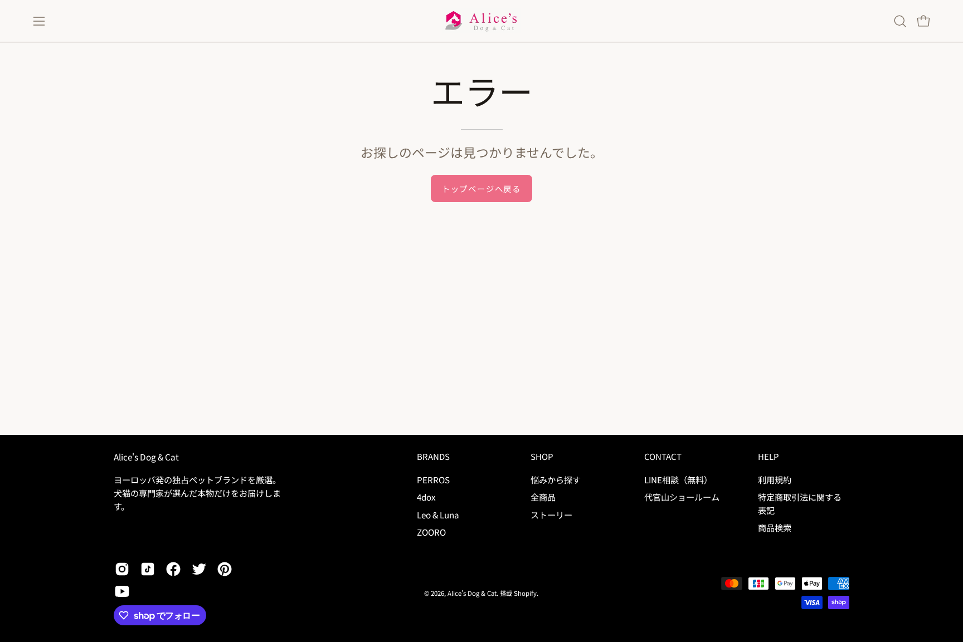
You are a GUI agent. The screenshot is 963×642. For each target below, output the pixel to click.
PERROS (433, 479)
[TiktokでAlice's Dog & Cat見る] (147, 569)
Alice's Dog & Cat (146, 457)
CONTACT (663, 457)
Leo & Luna (438, 514)
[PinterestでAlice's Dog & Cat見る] (224, 569)
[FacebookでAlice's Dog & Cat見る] (173, 569)
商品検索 (774, 527)
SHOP (542, 457)
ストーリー (551, 514)
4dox (426, 497)
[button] (900, 21)
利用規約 (774, 479)
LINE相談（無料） (678, 479)
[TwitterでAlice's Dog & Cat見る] (199, 569)
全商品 (543, 497)
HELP (768, 457)
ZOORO (431, 532)
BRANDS (433, 457)
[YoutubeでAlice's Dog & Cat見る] (122, 591)
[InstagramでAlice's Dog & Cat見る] (122, 569)
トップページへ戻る (481, 188)
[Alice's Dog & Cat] (481, 20)
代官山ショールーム (681, 497)
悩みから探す (556, 479)
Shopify (525, 593)
